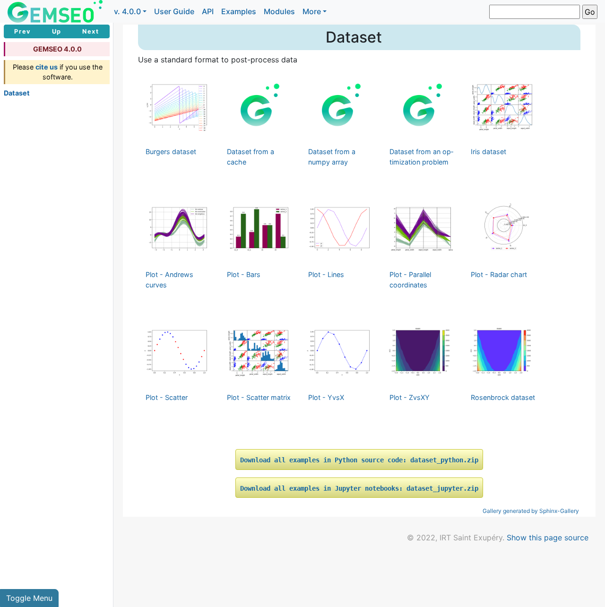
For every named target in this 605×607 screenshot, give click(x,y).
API (208, 11)
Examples (238, 11)
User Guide (174, 11)
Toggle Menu (29, 598)
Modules (279, 11)
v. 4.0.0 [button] (127, 11)
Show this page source (547, 537)
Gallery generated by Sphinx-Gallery (531, 510)
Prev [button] (22, 31)
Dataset (17, 93)
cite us (46, 67)
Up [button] (56, 31)
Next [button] (90, 31)
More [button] (311, 11)
